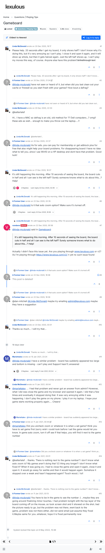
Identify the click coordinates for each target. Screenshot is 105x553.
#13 (100, 422)
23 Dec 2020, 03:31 (43, 325)
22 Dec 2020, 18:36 (42, 275)
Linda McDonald (19, 46)
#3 (101, 108)
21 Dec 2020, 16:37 (43, 170)
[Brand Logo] (15, 6)
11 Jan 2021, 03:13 (41, 493)
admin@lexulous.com (79, 301)
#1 (101, 46)
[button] (4, 549)
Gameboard (45, 229)
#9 (101, 297)
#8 (101, 275)
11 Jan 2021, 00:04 (43, 384)
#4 (101, 141)
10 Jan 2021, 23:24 (39, 357)
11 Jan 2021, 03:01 (42, 456)
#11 (100, 357)
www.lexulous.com (84, 251)
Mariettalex (17, 357)
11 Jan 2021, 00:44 (41, 422)
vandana (16, 225)
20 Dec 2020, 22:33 (43, 108)
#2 (101, 80)
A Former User (18, 80)
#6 (101, 201)
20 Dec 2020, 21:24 (42, 80)
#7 (101, 225)
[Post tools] (99, 67)
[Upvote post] (89, 67)
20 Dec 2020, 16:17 (43, 46)
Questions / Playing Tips (27, 29)
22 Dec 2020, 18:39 (42, 297)
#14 (100, 456)
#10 (100, 325)
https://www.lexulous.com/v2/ (51, 254)
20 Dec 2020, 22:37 (42, 141)
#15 (100, 493)
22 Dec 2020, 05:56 (44, 225)
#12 (100, 384)
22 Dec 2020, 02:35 (42, 201)
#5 (101, 170)
